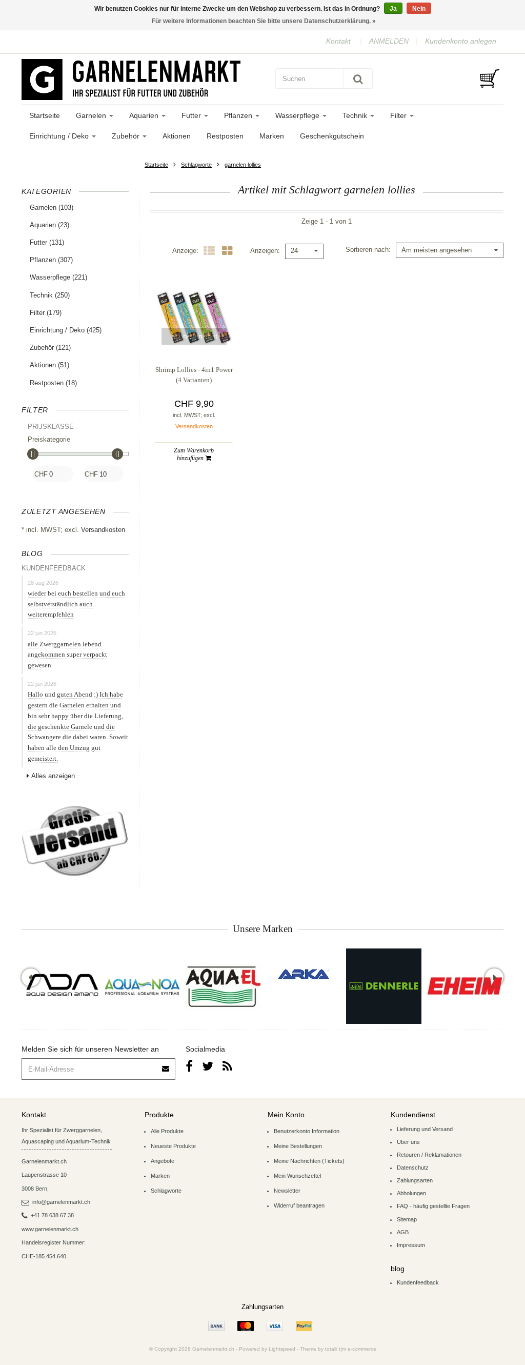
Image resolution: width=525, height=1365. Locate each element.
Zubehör (127, 136)
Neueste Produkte (173, 1146)
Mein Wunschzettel (297, 1176)
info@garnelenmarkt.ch (61, 1202)
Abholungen (411, 1193)
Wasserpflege (298, 115)
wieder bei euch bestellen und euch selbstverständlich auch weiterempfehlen (76, 604)
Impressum (411, 1245)
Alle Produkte (167, 1131)
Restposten (225, 136)
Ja (393, 8)
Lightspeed (282, 1349)
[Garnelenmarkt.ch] (139, 79)
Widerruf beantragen (299, 1205)
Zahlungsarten (415, 1180)
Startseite (44, 115)
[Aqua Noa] (142, 986)
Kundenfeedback (418, 1282)
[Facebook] (189, 1066)
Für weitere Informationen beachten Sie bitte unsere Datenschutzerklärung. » (264, 21)
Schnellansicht (194, 336)
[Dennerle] (383, 986)
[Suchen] (358, 78)
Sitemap (407, 1219)
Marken (271, 136)
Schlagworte (196, 165)
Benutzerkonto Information (306, 1131)
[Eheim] (464, 986)
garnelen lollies (243, 165)
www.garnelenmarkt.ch (50, 1229)
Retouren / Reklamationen (429, 1155)
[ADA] (61, 986)
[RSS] (227, 1066)
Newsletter (287, 1191)
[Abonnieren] (166, 1065)
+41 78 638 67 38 (52, 1215)
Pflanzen (239, 115)
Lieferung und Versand (425, 1129)
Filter (399, 115)
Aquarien (144, 115)
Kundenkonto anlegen (460, 41)
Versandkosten (103, 529)
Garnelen (92, 115)
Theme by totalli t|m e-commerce (338, 1349)
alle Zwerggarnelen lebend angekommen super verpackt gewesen (67, 654)
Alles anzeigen (53, 776)
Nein (419, 8)
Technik (355, 115)
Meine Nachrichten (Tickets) (309, 1161)
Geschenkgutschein (332, 136)
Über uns (408, 1142)
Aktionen (177, 136)
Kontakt (338, 41)
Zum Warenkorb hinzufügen (194, 454)
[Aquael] (222, 986)
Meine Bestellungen (298, 1146)
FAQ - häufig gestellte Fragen (433, 1206)
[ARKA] (303, 974)
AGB (403, 1232)
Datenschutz (413, 1167)
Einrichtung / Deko (60, 136)
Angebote (162, 1161)
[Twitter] (207, 1066)
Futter (192, 115)
